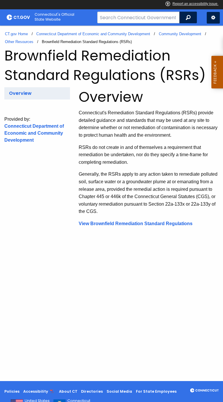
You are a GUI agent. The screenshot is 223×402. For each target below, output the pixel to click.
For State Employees (156, 391)
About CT (68, 391)
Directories (92, 391)
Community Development (180, 34)
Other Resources (19, 42)
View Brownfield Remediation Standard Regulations (136, 223)
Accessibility (35, 391)
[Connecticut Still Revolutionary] (204, 390)
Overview (20, 93)
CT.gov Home (16, 34)
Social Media (119, 391)
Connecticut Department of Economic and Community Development (93, 34)
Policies (11, 391)
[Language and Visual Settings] (213, 18)
